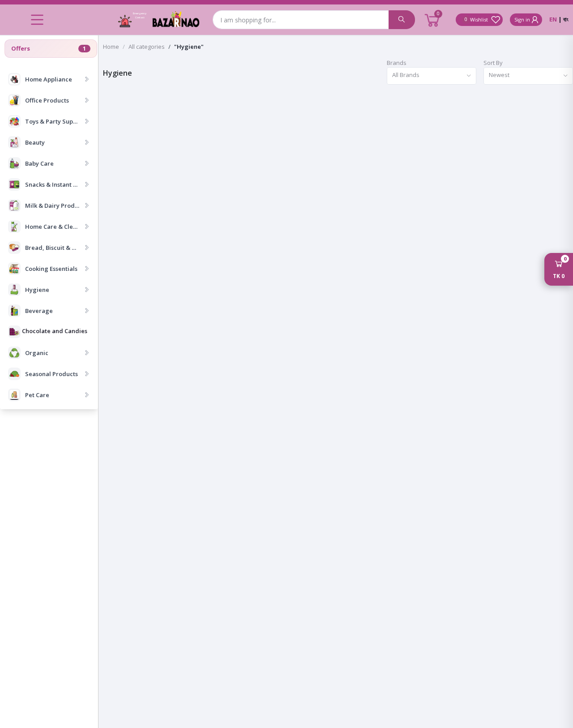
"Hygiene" (189, 47)
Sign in (522, 19)
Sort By (493, 63)
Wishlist (478, 19)
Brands (396, 63)
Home (111, 47)
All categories (146, 47)
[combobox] (431, 76)
